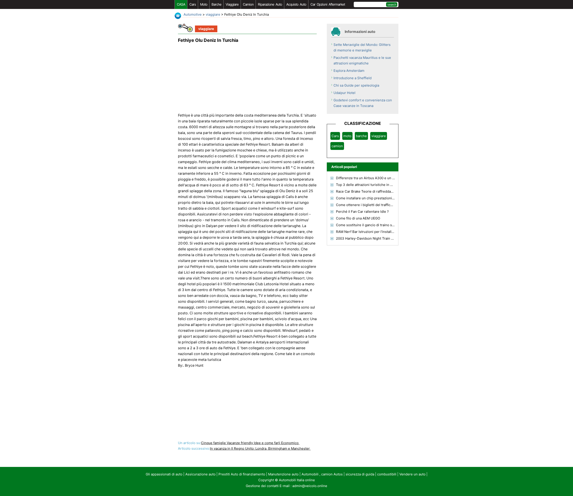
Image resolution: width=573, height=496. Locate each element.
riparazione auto (270, 4)
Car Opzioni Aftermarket (327, 4)
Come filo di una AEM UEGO (358, 218)
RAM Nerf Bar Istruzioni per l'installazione (369, 232)
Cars (192, 4)
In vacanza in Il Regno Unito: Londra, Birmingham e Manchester (260, 448)
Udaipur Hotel (344, 93)
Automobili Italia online (297, 480)
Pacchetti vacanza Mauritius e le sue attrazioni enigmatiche (362, 60)
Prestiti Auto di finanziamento (241, 474)
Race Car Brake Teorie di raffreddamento (368, 191)
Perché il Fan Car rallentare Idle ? (362, 211)
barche (216, 4)
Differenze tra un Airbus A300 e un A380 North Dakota (379, 178)
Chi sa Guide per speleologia (356, 85)
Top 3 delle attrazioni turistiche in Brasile (368, 185)
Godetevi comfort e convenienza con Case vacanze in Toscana (363, 103)
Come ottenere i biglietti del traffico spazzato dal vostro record (385, 205)
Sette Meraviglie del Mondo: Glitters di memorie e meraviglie (362, 47)
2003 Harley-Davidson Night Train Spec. (368, 238)
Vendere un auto (412, 474)
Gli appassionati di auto (164, 474)
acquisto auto (296, 4)
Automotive (193, 14)
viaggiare (232, 4)
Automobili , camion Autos (322, 474)
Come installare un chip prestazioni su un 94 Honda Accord (383, 198)
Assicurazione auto (200, 474)
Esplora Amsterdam (349, 70)
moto (203, 4)
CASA (181, 4)
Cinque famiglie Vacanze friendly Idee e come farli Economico (250, 443)
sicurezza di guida (360, 474)
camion (248, 4)
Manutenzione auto (283, 474)
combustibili (386, 474)
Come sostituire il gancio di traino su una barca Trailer (378, 225)
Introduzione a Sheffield (353, 78)
